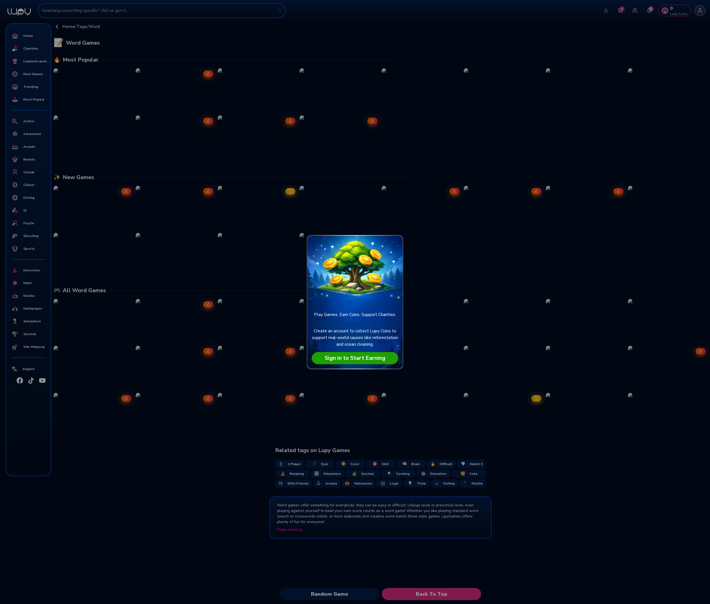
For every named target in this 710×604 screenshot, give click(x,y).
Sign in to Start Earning (355, 358)
